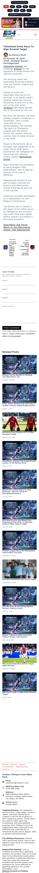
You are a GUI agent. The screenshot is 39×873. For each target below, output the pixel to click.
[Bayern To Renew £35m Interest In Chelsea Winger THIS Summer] (19, 624)
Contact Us (5, 769)
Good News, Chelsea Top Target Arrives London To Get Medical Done (19, 462)
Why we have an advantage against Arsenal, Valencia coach (17, 607)
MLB (18, 6)
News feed (13, 764)
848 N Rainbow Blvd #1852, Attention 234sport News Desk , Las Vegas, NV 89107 (20, 796)
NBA (6, 6)
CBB (16, 10)
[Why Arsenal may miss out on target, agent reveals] (19, 653)
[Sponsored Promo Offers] (11, 22)
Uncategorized (11, 63)
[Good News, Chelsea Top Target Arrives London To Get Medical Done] (19, 450)
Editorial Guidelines (22, 766)
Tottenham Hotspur (13, 66)
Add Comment (8, 306)
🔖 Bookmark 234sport (19, 2)
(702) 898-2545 (13, 789)
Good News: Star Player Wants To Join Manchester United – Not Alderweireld (16, 227)
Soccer (24, 61)
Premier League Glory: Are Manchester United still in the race (18, 551)
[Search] (19, 34)
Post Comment (11, 328)
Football (15, 61)
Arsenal (18, 69)
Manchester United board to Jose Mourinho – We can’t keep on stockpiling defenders (16, 491)
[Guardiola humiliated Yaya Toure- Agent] (19, 569)
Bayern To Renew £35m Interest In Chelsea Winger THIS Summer (17, 636)
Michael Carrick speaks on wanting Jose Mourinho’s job (17, 376)
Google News (11, 804)
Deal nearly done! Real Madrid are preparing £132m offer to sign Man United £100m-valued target (17, 522)
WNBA (32, 6)
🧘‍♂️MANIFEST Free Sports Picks (19, 14)
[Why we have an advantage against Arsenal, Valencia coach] (19, 596)
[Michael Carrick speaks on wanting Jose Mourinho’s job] (19, 364)
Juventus (8, 107)
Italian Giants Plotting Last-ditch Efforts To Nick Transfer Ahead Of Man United (19, 404)
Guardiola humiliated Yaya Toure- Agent (19, 579)
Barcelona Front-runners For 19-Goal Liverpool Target (18, 433)
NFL (12, 6)
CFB (10, 10)
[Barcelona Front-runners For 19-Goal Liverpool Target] (19, 422)
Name (5, 289)
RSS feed (5, 764)
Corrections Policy (8, 766)
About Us (22, 764)
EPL (29, 10)
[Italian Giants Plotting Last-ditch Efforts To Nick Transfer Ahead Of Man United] (19, 393)
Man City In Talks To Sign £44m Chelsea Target (19, 693)
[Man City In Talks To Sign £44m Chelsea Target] (19, 682)
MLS (22, 10)
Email (5, 280)
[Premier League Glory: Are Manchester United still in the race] (19, 540)
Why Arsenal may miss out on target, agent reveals (18, 664)
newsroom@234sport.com (17, 783)
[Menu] (35, 35)
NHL (25, 6)
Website (5, 298)
